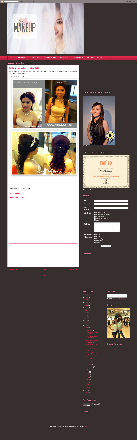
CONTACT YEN (64, 58)
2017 (86, 317)
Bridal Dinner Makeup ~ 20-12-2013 (93, 357)
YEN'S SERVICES (34, 58)
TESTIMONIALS (78, 58)
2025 (86, 297)
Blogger (85, 426)
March (88, 382)
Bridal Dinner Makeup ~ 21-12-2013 (93, 349)
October (88, 364)
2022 (86, 305)
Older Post (74, 269)
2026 (86, 295)
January (88, 387)
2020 (86, 310)
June (88, 374)
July (87, 372)
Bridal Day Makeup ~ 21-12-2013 (92, 353)
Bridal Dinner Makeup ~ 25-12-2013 (93, 341)
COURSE (100, 58)
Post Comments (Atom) (47, 276)
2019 (86, 312)
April (87, 379)
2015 (86, 323)
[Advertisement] (43, 255)
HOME (11, 58)
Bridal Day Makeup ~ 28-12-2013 (92, 337)
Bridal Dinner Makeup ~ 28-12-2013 (93, 333)
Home (44, 269)
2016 (86, 320)
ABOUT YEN (21, 58)
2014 (86, 325)
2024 (86, 300)
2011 (86, 393)
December (89, 330)
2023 (86, 302)
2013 (86, 328)
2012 (86, 390)
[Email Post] (29, 188)
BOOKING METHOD (50, 58)
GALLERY (90, 58)
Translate (121, 298)
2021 (86, 307)
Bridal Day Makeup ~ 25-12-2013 (92, 345)
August (88, 369)
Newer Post (13, 269)
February (89, 384)
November (89, 361)
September (89, 367)
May (87, 377)
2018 (86, 315)
